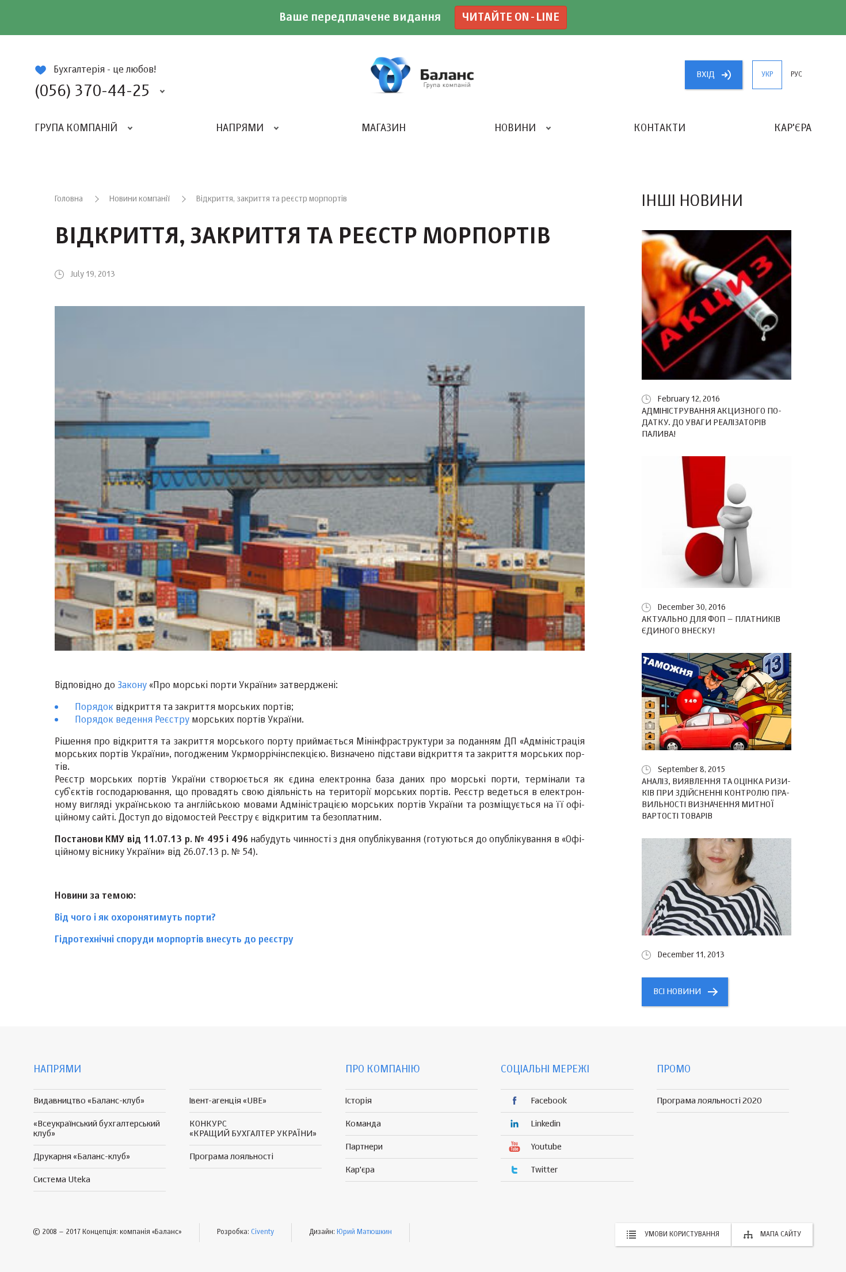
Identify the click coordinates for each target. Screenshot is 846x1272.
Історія (358, 1101)
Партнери (364, 1147)
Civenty (262, 1232)
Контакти (659, 128)
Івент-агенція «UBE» (227, 1101)
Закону (132, 685)
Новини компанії (139, 199)
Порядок (94, 707)
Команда (363, 1124)
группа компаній (423, 75)
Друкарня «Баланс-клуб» (81, 1156)
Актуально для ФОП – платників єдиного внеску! (711, 625)
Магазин (383, 128)
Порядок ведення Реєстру (132, 720)
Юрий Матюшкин (364, 1232)
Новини (515, 128)
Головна (69, 199)
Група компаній (76, 128)
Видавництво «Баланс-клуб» (88, 1101)
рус (796, 74)
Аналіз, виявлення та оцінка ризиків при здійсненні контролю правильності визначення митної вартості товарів (716, 798)
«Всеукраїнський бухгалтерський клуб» (96, 1129)
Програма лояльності (231, 1156)
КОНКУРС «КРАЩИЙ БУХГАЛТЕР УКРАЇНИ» (253, 1129)
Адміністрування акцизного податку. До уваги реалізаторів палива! (712, 422)
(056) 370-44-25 (92, 91)
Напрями (240, 128)
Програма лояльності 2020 (709, 1101)
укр (767, 74)
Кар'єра (792, 128)
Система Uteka (61, 1179)
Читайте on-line (510, 17)
